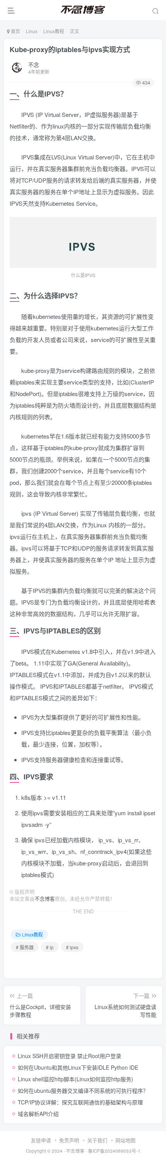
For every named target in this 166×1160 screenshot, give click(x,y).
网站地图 (125, 1140)
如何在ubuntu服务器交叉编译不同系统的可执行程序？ (83, 1090)
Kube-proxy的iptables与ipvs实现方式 (70, 49)
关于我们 (97, 1140)
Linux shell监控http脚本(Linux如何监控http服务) (75, 1079)
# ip (50, 947)
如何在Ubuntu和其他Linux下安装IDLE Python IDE (78, 1067)
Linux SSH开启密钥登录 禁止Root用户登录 (69, 1056)
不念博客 (45, 898)
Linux (31, 31)
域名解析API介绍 (38, 1114)
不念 (33, 64)
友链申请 (41, 1140)
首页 (15, 31)
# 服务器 (25, 947)
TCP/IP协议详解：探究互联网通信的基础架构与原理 (80, 1102)
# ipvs (72, 947)
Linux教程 (53, 31)
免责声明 (69, 1140)
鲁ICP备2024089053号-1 (114, 1151)
